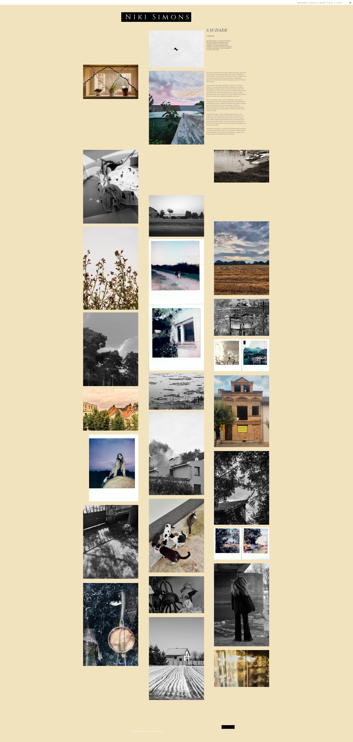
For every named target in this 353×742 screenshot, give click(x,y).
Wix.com (161, 731)
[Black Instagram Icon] (350, 3)
